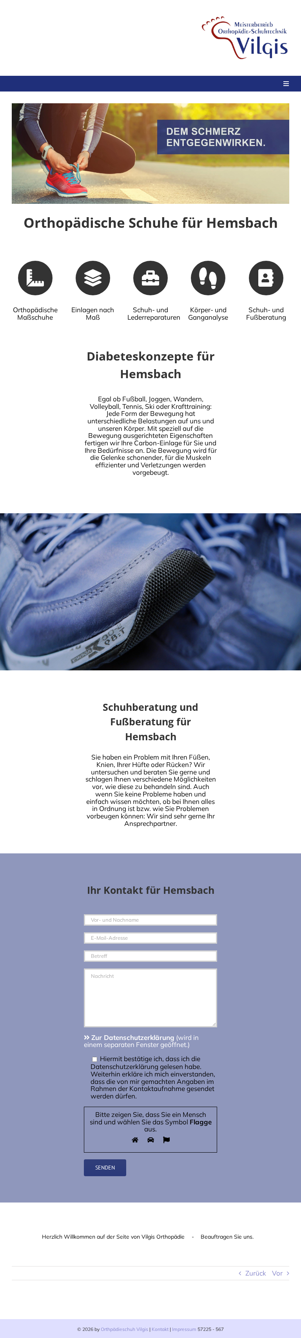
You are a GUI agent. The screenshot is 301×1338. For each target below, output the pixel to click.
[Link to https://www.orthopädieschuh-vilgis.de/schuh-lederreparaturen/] (150, 278)
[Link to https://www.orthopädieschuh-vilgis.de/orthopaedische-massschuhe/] (35, 278)
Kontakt (160, 1329)
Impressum (184, 1329)
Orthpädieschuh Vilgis (124, 1329)
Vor (277, 1272)
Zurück (255, 1272)
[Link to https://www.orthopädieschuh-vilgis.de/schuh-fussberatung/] (266, 278)
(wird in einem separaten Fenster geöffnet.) (141, 1041)
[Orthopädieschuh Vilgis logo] (246, 15)
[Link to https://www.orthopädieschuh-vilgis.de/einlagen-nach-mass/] (93, 278)
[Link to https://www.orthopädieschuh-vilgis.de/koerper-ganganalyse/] (208, 278)
